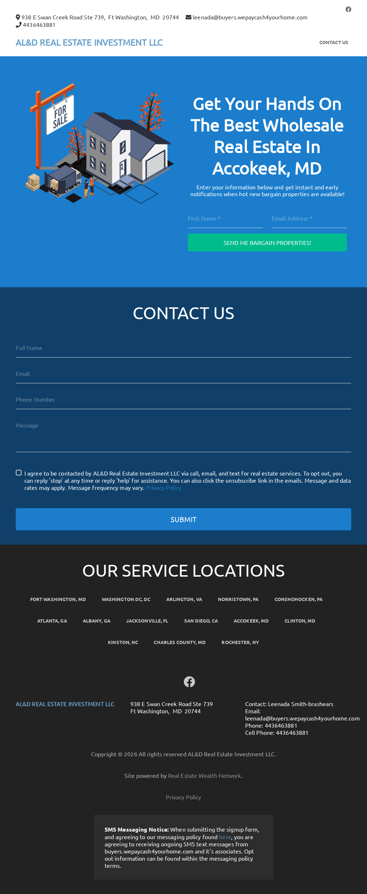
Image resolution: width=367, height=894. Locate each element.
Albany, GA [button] (96, 621)
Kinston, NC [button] (123, 642)
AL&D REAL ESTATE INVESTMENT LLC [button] (89, 42)
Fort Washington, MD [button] (58, 599)
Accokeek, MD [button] (251, 621)
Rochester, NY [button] (240, 642)
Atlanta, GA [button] (52, 621)
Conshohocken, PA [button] (299, 599)
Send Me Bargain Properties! (267, 242)
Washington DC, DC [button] (126, 599)
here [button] (225, 836)
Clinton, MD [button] (300, 621)
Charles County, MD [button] (180, 642)
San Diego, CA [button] (201, 621)
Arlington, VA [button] (184, 599)
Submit (183, 519)
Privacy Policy (163, 487)
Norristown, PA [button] (238, 599)
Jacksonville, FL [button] (147, 621)
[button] (348, 9)
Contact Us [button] (333, 42)
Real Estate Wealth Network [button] (204, 775)
